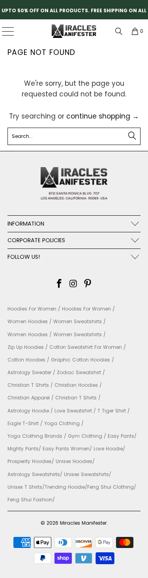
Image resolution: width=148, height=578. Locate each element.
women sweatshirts (77, 321)
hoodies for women (31, 308)
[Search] (118, 31)
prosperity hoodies (29, 461)
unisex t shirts (24, 487)
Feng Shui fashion (29, 499)
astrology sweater (29, 372)
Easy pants (121, 436)
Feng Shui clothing (110, 487)
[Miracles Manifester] (74, 31)
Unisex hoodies (74, 461)
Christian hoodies (76, 385)
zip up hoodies (25, 347)
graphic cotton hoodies (80, 359)
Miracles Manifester (83, 523)
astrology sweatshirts (33, 474)
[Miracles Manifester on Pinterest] (88, 284)
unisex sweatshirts (86, 474)
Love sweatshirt (73, 410)
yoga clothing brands (34, 436)
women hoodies (27, 321)
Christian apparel (28, 397)
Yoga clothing (62, 423)
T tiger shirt (111, 410)
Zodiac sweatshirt (79, 372)
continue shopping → (102, 116)
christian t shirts (28, 385)
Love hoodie (108, 448)
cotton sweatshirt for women (85, 347)
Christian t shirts (76, 397)
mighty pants (23, 448)
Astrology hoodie (28, 410)
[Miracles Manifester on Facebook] (60, 284)
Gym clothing (85, 436)
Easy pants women (66, 448)
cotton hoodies (26, 359)
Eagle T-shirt (23, 423)
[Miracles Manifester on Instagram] (74, 284)
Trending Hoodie (65, 487)
